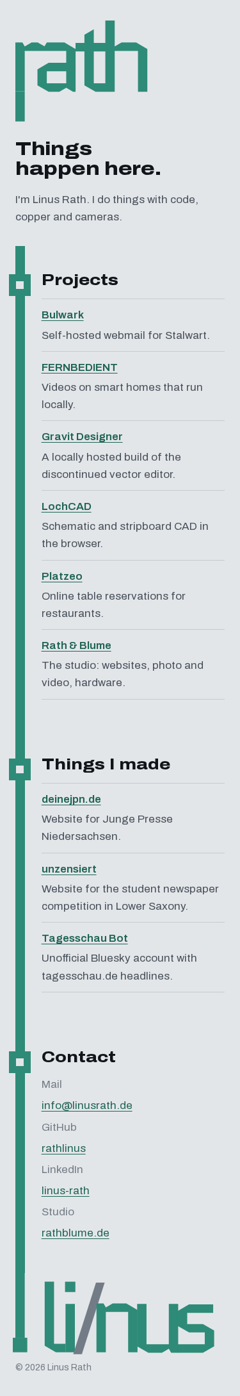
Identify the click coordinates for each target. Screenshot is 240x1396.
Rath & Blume (76, 645)
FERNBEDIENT (80, 367)
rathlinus (64, 1148)
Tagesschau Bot (85, 938)
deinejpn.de (71, 799)
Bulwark (63, 315)
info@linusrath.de (87, 1105)
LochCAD (67, 506)
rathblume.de (75, 1233)
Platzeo (62, 576)
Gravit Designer (82, 437)
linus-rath (66, 1191)
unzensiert (69, 869)
